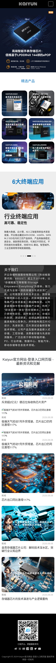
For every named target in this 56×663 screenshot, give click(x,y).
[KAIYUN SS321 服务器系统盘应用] (14, 103)
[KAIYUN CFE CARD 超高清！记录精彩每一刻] (41, 103)
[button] (21, 256)
